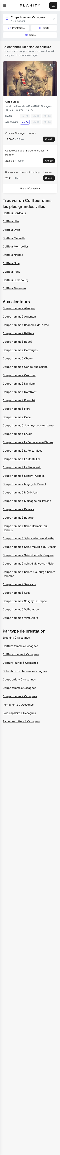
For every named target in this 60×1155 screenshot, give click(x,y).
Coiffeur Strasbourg (15, 280)
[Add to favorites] (52, 66)
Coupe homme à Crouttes (19, 375)
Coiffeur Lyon (11, 229)
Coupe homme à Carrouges (20, 350)
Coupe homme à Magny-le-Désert (24, 484)
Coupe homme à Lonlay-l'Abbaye (23, 475)
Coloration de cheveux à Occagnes (25, 671)
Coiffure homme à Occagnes (21, 654)
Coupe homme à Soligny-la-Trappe (25, 601)
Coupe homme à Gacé (17, 417)
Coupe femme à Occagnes (19, 688)
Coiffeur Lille (11, 221)
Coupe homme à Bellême (18, 333)
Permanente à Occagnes (18, 704)
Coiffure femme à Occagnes (20, 646)
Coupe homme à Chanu (18, 358)
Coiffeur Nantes (13, 255)
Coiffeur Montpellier (15, 246)
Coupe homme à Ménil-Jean (20, 492)
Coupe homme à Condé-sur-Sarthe (25, 366)
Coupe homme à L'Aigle (17, 433)
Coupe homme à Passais (18, 509)
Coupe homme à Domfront (19, 392)
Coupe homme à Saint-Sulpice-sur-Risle (28, 563)
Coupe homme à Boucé (17, 341)
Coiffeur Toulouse (14, 288)
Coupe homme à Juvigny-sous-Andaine (28, 425)
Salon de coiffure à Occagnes (21, 721)
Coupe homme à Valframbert (21, 609)
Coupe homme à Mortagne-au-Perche (27, 501)
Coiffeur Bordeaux (14, 213)
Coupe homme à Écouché (19, 400)
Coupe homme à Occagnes (20, 696)
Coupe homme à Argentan (19, 316)
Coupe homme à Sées (16, 592)
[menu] (5, 5)
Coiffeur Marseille (14, 238)
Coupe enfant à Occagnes (19, 679)
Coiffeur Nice (11, 263)
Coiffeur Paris (11, 271)
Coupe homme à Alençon (19, 308)
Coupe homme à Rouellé (18, 517)
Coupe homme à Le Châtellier (21, 459)
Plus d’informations (30, 188)
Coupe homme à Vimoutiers (20, 617)
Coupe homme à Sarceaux (19, 584)
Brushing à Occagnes (16, 637)
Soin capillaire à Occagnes (19, 713)
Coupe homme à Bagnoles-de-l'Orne (26, 325)
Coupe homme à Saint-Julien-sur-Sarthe (28, 538)
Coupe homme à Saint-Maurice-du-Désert (29, 546)
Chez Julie (12, 101)
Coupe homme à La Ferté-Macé (22, 450)
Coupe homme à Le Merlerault (22, 467)
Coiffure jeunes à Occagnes (20, 662)
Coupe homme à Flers (16, 408)
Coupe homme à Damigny (19, 383)
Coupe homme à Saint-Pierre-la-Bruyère (28, 555)
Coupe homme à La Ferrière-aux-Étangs (28, 442)
